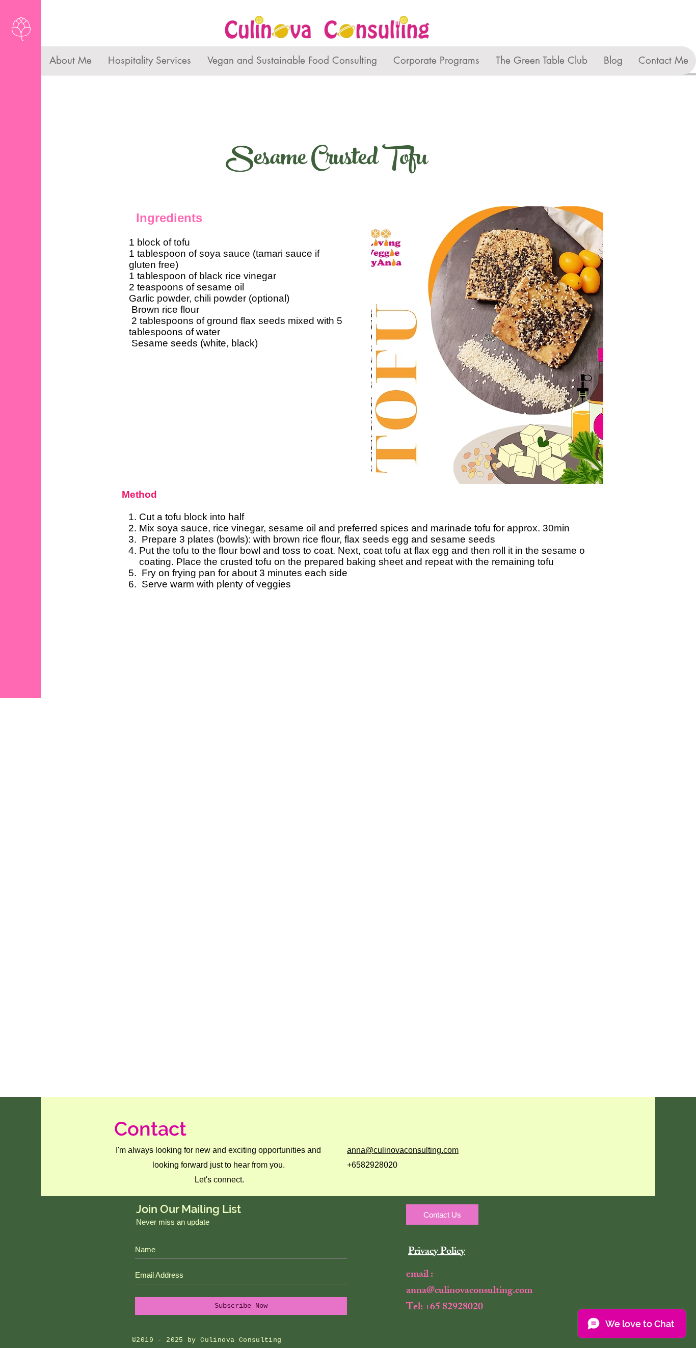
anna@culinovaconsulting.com (403, 1150)
